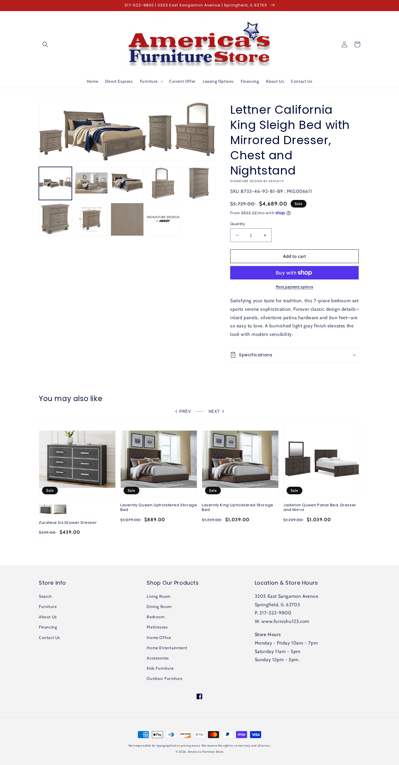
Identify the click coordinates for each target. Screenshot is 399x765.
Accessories (158, 658)
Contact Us (49, 637)
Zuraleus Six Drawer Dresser (68, 522)
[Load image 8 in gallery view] (127, 219)
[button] (45, 44)
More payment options (294, 286)
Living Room (159, 596)
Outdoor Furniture (164, 678)
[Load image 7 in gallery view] (91, 219)
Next (214, 411)
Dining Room (159, 606)
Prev (185, 411)
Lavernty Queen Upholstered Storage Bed (158, 508)
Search (45, 596)
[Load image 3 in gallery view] (127, 183)
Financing (48, 627)
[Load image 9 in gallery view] (163, 219)
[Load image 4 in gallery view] (163, 183)
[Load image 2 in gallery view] (91, 183)
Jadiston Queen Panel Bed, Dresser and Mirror (319, 508)
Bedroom (155, 616)
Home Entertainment (167, 647)
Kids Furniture (160, 668)
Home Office (159, 637)
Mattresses (157, 627)
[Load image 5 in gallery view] (199, 183)
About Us (48, 616)
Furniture (48, 606)
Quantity (237, 223)
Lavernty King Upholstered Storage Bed (237, 508)
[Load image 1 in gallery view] (55, 183)
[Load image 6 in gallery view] (55, 219)
